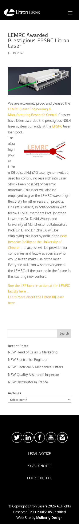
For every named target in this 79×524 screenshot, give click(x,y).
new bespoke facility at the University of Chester (37, 241)
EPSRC (57, 126)
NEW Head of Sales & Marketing (33, 352)
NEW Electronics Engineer (28, 359)
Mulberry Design (49, 518)
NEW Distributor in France (28, 382)
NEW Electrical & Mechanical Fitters (35, 367)
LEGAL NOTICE (39, 453)
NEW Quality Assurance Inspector (33, 375)
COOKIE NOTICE (39, 478)
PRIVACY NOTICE (39, 466)
